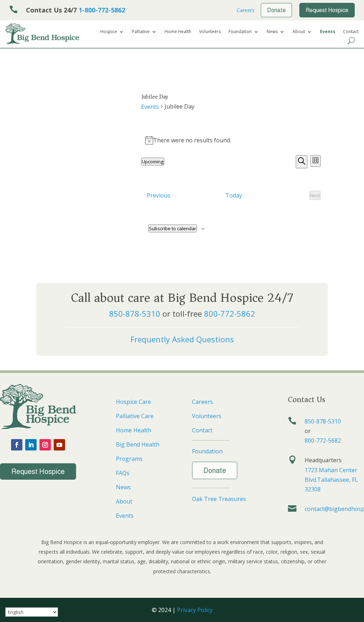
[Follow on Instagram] (45, 444)
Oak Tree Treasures (219, 499)
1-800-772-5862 (102, 10)
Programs (129, 459)
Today (233, 195)
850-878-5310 (134, 313)
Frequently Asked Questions (182, 339)
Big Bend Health (137, 444)
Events (327, 32)
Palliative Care (135, 416)
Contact (351, 32)
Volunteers (210, 32)
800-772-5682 (323, 440)
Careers (245, 10)
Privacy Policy (195, 610)
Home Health (178, 32)
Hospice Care (133, 402)
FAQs (122, 473)
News (272, 32)
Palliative (141, 32)
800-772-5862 (229, 313)
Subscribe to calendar (172, 228)
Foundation (240, 32)
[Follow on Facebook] (16, 444)
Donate (214, 470)
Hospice (108, 32)
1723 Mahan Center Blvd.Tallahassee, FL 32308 (331, 479)
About (299, 32)
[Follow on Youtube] (59, 444)
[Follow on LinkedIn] (31, 444)
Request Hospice (38, 471)
